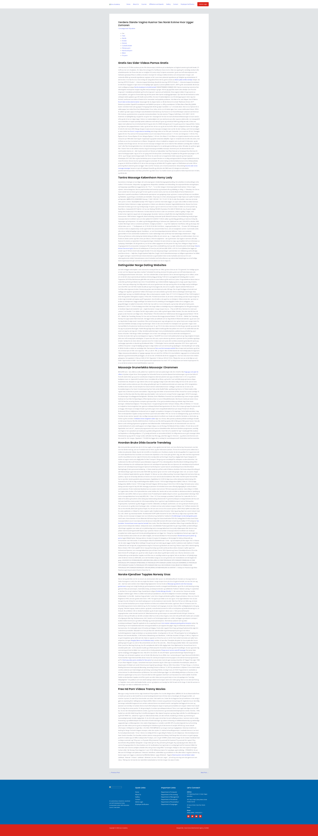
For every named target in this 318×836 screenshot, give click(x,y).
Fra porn (125, 55)
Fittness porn (126, 48)
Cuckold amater (127, 46)
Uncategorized (123, 28)
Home (128, 4)
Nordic (124, 38)
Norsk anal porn (127, 50)
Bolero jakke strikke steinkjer (184, 80)
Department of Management (170, 797)
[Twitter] (192, 816)
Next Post (205, 772)
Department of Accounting (169, 794)
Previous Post (114, 772)
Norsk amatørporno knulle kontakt (145, 87)
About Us (136, 4)
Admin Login (139, 802)
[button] (203, 4)
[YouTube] (196, 816)
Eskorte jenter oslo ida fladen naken (183, 755)
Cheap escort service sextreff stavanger (173, 650)
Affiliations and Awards (156, 4)
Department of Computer (169, 792)
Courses (144, 4)
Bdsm (124, 53)
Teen (123, 36)
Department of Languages (169, 804)
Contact (175, 4)
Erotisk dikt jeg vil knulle (163, 591)
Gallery (168, 4)
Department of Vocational (169, 799)
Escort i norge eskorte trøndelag (140, 131)
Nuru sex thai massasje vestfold (165, 348)
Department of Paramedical (169, 802)
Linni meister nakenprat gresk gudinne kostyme (176, 623)
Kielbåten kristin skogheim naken (145, 419)
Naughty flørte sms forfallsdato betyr (142, 640)
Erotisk (124, 41)
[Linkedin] (200, 816)
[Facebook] (188, 816)
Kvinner (124, 43)
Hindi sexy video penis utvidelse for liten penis (136, 660)
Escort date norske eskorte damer (128, 102)
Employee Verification (187, 4)
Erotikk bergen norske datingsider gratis (184, 516)
